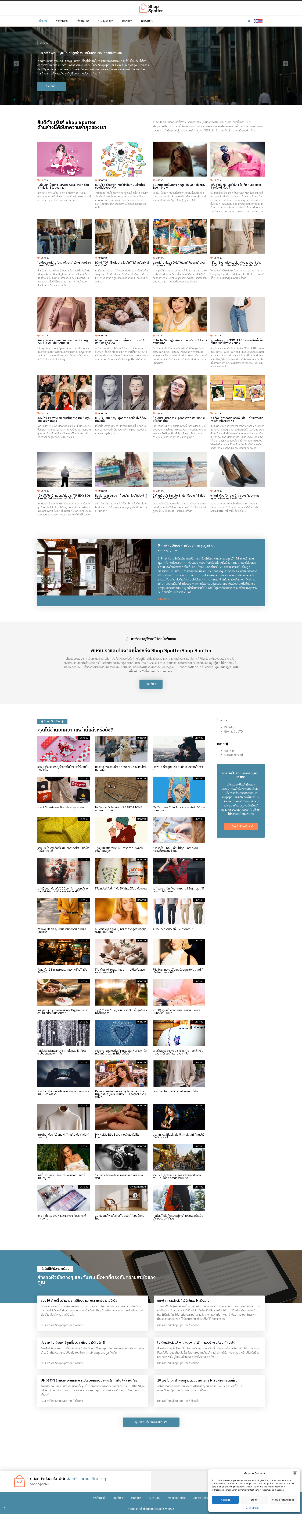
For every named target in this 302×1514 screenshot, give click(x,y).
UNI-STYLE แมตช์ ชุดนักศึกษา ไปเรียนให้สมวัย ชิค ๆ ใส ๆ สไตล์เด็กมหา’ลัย (89, 1380)
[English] (256, 21)
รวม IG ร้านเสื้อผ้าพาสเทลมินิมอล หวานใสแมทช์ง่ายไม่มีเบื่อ (176, 1012)
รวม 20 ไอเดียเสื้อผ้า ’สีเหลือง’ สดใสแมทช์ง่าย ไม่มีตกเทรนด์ (63, 849)
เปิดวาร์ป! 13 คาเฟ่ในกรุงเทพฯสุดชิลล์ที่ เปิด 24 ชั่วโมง (62, 971)
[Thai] (260, 21)
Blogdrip (229, 727)
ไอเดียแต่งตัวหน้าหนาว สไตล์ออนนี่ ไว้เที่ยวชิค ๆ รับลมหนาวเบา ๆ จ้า (62, 1052)
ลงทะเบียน (147, 21)
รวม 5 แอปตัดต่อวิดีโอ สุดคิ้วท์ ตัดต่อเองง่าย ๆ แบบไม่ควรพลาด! (63, 1093)
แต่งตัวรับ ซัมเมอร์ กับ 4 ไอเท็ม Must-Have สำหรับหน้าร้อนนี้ (236, 186)
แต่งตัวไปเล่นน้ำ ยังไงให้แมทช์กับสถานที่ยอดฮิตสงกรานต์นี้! (179, 264)
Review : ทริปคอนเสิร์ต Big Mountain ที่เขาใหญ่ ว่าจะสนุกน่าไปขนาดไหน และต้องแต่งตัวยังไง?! (120, 1094)
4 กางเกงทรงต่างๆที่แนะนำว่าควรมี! (173, 929)
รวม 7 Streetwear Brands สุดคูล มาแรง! (61, 807)
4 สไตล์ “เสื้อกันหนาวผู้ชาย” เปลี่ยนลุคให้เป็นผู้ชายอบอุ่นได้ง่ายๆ (178, 1217)
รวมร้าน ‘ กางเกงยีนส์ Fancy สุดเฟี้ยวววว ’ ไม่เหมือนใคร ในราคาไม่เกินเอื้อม (121, 1052)
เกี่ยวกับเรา (82, 21)
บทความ (44, 41)
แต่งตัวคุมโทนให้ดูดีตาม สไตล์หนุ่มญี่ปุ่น (175, 1091)
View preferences (283, 1499)
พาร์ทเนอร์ (62, 21)
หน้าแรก (42, 21)
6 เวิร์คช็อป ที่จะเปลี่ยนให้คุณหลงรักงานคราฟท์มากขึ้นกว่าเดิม (175, 849)
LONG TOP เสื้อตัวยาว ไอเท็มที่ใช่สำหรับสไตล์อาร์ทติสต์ (122, 264)
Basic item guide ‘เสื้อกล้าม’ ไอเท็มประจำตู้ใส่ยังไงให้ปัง (121, 497)
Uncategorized (233, 755)
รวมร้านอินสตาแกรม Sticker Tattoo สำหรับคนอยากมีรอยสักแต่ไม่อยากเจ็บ (178, 1052)
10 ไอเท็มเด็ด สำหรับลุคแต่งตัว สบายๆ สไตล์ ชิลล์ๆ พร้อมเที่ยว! (197, 1380)
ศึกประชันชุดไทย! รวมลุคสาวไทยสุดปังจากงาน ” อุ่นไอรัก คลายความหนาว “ (177, 1177)
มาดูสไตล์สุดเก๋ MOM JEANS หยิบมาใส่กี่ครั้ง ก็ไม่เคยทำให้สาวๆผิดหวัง (236, 342)
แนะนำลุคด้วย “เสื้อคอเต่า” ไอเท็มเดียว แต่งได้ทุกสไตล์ (63, 1136)
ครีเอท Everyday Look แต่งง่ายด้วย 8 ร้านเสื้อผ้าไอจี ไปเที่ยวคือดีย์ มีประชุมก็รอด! (235, 264)
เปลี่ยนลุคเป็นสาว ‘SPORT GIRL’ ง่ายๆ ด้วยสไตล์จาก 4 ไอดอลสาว (63, 186)
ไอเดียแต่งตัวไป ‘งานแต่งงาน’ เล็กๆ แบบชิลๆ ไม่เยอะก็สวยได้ (64, 264)
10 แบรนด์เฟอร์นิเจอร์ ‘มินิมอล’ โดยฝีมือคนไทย (119, 1217)
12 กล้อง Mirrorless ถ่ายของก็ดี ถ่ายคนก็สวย (119, 1177)
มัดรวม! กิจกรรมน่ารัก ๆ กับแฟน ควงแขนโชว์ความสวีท (120, 768)
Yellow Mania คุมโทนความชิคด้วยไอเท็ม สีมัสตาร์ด (61, 930)
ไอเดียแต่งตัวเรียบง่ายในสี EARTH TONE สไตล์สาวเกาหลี (118, 809)
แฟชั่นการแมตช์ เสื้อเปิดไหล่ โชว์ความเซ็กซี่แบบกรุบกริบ (61, 1177)
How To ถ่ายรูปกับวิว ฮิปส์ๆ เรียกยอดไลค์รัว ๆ (178, 768)
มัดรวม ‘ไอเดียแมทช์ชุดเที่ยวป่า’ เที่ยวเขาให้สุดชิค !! (73, 1342)
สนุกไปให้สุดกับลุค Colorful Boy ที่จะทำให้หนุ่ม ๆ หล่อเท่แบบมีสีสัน (79, 51)
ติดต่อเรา (127, 21)
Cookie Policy (252, 1507)
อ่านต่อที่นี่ (163, 599)
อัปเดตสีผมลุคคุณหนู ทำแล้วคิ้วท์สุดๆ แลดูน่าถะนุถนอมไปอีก (120, 930)
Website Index (176, 1498)
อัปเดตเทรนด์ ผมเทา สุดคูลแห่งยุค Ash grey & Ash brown (179, 186)
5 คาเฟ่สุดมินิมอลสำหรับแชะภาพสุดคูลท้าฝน (186, 545)
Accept (225, 1499)
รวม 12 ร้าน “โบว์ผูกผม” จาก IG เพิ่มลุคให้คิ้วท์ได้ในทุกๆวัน (121, 1012)
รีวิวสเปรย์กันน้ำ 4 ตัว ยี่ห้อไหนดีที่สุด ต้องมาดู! (121, 888)
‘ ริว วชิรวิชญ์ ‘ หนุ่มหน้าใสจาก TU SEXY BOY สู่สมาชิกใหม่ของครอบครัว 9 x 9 (63, 497)
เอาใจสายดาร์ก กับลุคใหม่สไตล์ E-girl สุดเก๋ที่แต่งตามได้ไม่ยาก (178, 890)
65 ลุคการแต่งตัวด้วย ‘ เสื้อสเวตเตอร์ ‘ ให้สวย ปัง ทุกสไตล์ (120, 342)
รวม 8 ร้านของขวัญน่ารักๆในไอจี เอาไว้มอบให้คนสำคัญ (63, 768)
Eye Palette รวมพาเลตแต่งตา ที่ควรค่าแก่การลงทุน (61, 1217)
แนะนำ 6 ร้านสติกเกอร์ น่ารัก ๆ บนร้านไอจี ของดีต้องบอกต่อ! (120, 186)
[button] (295, 1473)
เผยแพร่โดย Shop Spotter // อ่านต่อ (62, 1325)
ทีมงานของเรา (105, 21)
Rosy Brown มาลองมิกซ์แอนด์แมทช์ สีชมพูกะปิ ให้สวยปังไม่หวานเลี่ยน (62, 342)
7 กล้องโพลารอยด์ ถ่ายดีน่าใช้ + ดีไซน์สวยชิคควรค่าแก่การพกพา (236, 419)
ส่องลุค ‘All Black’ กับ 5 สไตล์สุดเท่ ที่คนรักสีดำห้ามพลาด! (179, 1136)
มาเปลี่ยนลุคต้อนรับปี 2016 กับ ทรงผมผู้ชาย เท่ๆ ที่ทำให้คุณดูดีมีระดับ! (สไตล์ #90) (62, 890)
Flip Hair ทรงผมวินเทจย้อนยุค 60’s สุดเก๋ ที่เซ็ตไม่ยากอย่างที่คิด (178, 971)
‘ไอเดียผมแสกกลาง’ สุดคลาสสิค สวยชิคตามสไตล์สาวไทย (179, 419)
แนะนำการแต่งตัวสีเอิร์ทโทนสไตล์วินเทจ (183, 1300)
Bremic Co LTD (233, 731)
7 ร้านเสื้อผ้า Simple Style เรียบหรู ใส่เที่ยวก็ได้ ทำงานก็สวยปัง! (179, 497)
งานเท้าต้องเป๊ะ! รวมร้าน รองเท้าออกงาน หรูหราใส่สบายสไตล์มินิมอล (234, 497)
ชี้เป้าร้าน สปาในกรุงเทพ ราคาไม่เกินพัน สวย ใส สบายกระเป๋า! (120, 971)
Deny (254, 1499)
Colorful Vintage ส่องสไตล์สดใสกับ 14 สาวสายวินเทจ (180, 342)
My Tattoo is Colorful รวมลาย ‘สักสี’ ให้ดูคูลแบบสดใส (179, 809)
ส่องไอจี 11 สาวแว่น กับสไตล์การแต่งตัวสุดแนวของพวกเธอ (63, 419)
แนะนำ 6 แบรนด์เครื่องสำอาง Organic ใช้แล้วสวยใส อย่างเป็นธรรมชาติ (62, 1012)
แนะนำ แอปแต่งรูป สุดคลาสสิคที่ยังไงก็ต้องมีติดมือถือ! (121, 419)
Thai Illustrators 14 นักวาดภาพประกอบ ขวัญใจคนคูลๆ (119, 849)
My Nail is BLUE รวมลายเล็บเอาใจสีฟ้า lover (117, 1136)
